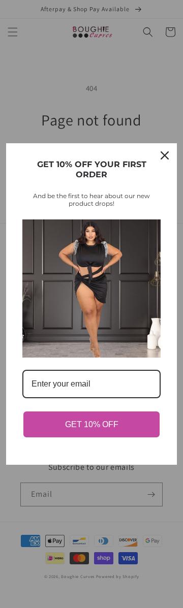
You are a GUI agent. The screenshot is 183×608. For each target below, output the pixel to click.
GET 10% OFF (91, 424)
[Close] (164, 155)
